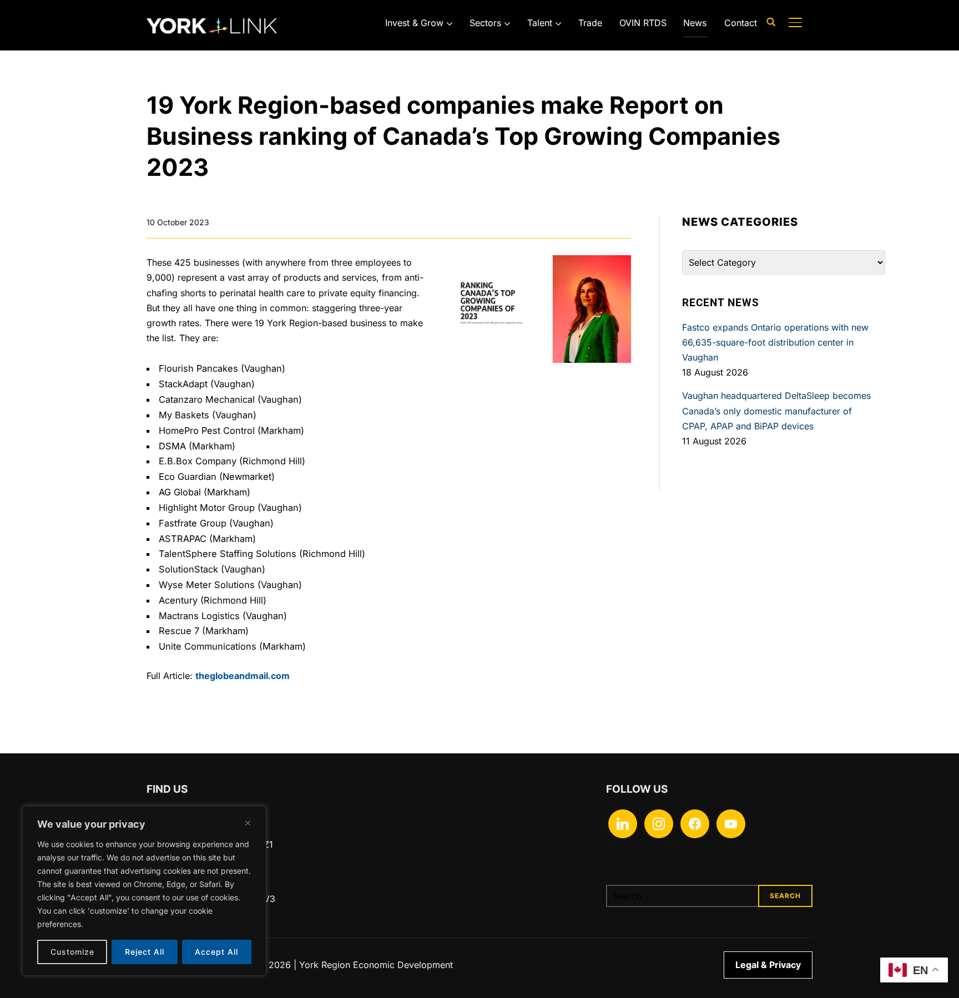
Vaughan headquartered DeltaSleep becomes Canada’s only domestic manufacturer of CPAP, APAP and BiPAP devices (776, 410)
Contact (740, 22)
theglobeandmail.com (242, 675)
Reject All (144, 951)
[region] (144, 891)
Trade (590, 22)
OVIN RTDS (643, 22)
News (694, 22)
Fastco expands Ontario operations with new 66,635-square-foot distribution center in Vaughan (775, 342)
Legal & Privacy (768, 964)
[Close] (247, 823)
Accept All (216, 951)
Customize (72, 951)
